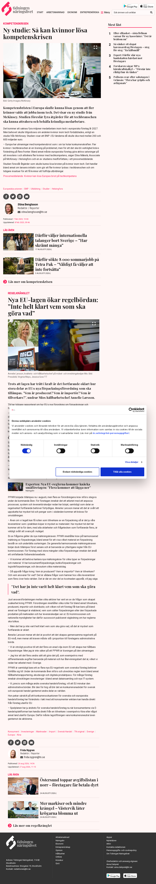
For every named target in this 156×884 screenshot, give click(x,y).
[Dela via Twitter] (13, 196)
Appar (109, 837)
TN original (79, 731)
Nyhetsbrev (111, 840)
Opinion (59, 850)
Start (40, 12)
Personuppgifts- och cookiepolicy (121, 850)
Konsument (14, 731)
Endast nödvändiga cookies (77, 471)
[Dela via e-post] (27, 196)
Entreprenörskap (90, 12)
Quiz (58, 863)
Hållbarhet (60, 853)
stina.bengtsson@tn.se (34, 211)
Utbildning (36, 189)
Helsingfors (57, 189)
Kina (19, 735)
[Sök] (151, 12)
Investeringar (27, 731)
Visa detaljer (131, 462)
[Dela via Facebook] (6, 196)
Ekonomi (72, 12)
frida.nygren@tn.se (34, 757)
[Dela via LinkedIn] (20, 196)
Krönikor (59, 860)
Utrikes (59, 857)
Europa (11, 735)
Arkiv (108, 844)
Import (52, 731)
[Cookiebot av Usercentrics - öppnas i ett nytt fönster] (131, 410)
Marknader (41, 731)
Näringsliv (60, 840)
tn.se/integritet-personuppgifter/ (111, 433)
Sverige (90, 731)
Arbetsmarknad (55, 12)
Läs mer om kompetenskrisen (30, 282)
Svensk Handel (65, 731)
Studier (46, 189)
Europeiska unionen (13, 189)
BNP (26, 189)
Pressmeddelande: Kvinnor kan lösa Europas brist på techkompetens (40, 176)
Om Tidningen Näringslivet (117, 853)
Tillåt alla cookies (122, 471)
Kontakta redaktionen (115, 847)
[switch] (61, 450)
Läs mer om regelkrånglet (32, 825)
